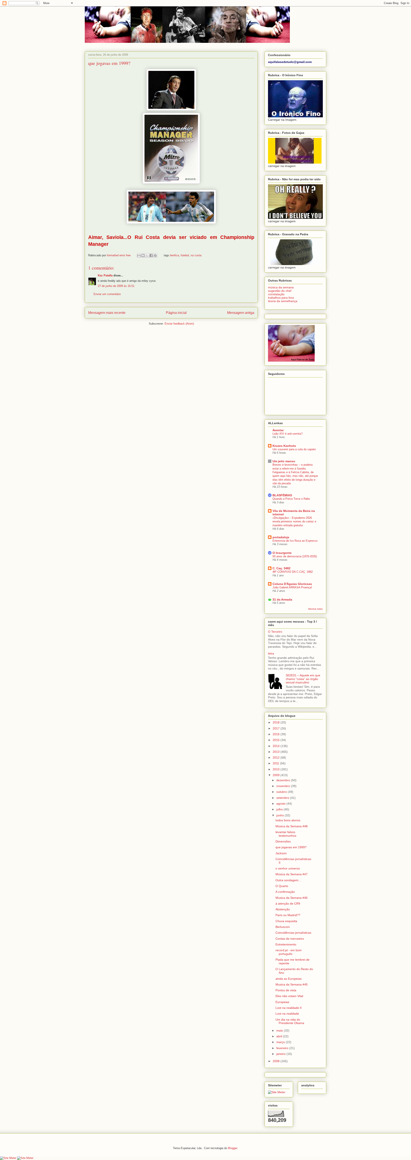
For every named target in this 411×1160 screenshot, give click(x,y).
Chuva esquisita (286, 921)
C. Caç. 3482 (281, 568)
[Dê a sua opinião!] (143, 255)
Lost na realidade (287, 1013)
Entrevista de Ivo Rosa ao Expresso (295, 540)
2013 (276, 751)
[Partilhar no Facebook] (151, 255)
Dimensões (283, 841)
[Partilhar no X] (147, 255)
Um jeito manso (284, 461)
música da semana (281, 287)
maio (280, 1030)
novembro (283, 786)
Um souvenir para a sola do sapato (294, 449)
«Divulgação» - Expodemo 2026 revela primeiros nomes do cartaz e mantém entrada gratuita (294, 521)
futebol (185, 255)
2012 (276, 757)
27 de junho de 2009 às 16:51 (116, 286)
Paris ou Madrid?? (287, 915)
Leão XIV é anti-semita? (287, 433)
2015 (276, 740)
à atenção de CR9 (287, 903)
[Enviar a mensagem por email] (139, 255)
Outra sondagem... (288, 880)
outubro (282, 791)
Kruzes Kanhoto (284, 445)
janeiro (281, 1054)
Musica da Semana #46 (291, 897)
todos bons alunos (287, 820)
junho (280, 815)
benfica (174, 255)
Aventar (278, 430)
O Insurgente (282, 553)
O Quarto (281, 886)
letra (271, 653)
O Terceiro (275, 631)
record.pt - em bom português (288, 952)
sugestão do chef (279, 290)
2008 (276, 1061)
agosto (281, 803)
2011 (276, 763)
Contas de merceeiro (289, 938)
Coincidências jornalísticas (293, 932)
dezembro (283, 780)
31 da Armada (282, 599)
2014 (276, 746)
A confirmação (285, 891)
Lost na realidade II (288, 1007)
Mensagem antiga (240, 313)
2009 (276, 775)
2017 (276, 728)
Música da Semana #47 (291, 874)
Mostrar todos (315, 609)
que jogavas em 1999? (291, 847)
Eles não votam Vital (289, 996)
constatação (276, 294)
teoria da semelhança (282, 301)
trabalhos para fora (281, 297)
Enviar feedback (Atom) (179, 323)
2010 (276, 769)
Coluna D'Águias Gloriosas (292, 584)
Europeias (282, 1002)
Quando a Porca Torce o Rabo (291, 498)
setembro (283, 797)
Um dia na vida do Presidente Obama (289, 1021)
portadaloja (281, 537)
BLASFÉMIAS (282, 495)
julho (280, 809)
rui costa (196, 255)
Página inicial (176, 313)
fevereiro (282, 1048)
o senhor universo (287, 868)
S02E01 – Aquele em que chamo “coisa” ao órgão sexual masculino (303, 679)
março (281, 1042)
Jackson (281, 853)
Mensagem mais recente (106, 313)
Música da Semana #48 (291, 826)
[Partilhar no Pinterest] (155, 255)
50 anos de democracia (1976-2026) (295, 556)
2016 (276, 734)
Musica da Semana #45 (291, 984)
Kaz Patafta (105, 275)
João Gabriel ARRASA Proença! (292, 587)
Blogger (232, 1148)
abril (279, 1036)
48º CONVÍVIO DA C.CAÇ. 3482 (293, 571)
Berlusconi (282, 927)
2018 (276, 722)
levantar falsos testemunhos (285, 833)
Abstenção (282, 909)
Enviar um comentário (107, 294)
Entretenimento (285, 944)
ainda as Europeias (288, 978)
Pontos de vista (285, 990)
